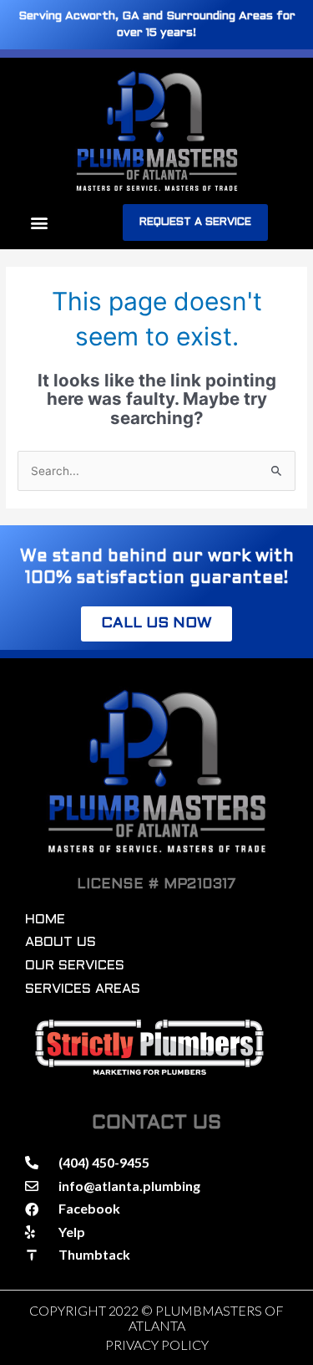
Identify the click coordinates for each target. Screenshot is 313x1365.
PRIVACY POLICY (157, 1344)
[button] (39, 223)
